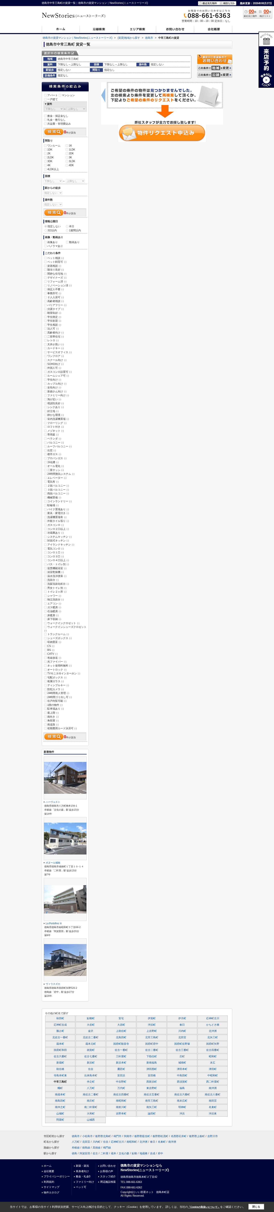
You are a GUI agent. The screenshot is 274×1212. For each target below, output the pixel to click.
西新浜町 (151, 1081)
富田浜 (121, 1075)
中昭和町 (212, 1075)
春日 (182, 1024)
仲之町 (91, 1081)
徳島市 (76, 1136)
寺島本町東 (60, 1075)
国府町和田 (60, 1050)
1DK (49, 149)
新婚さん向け (56, 391)
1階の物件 (55, 704)
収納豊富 (54, 641)
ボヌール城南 (53, 862)
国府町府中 (151, 1043)
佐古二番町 (151, 1050)
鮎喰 (134, 1153)
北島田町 (121, 1037)
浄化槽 (53, 462)
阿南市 (128, 1136)
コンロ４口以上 (58, 560)
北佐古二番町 (90, 1037)
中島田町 (182, 1075)
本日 (71, 226)
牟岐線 (76, 1147)
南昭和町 (121, 1100)
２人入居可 (55, 297)
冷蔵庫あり (55, 532)
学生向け (54, 379)
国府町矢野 (212, 1043)
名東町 (213, 1107)
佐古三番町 (182, 1050)
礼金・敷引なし (56, 119)
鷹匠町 (121, 1069)
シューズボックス (59, 638)
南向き (53, 716)
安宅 (121, 1018)
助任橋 (60, 1069)
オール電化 (55, 466)
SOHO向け (55, 364)
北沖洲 (213, 1031)
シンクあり (55, 407)
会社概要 (49, 1171)
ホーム (48, 1165)
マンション (68, 95)
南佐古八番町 (212, 1094)
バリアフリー (56, 305)
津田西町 (151, 1069)
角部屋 (53, 720)
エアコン (54, 603)
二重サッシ (55, 470)
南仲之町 (60, 1107)
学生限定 (54, 316)
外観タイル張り (58, 520)
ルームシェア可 (58, 375)
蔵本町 (60, 1043)
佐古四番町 (212, 1050)
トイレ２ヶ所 (56, 591)
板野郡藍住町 (142, 1136)
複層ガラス (55, 681)
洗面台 (53, 579)
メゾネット (55, 430)
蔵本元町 (90, 1043)
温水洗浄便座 (56, 576)
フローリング (56, 422)
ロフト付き (55, 426)
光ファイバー (56, 661)
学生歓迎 (54, 320)
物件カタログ (51, 1192)
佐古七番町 (90, 1056)
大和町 (91, 1113)
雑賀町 (91, 1050)
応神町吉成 (60, 1024)
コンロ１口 (55, 552)
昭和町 (213, 1056)
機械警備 (54, 497)
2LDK (50, 157)
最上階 (53, 712)
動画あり (74, 242)
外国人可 (54, 367)
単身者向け (82, 1171)
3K (70, 157)
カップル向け (56, 383)
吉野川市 (212, 1136)
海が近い (54, 399)
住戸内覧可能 (56, 700)
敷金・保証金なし (57, 115)
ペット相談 (55, 258)
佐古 (95, 1153)
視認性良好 (55, 403)
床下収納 (54, 619)
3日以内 (52, 230)
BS (50, 649)
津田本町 (182, 1069)
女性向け (54, 387)
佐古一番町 (121, 1050)
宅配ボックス (56, 677)
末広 (212, 1062)
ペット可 (81, 1187)
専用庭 (53, 434)
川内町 (182, 1031)
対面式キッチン (58, 540)
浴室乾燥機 (55, 572)
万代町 (121, 1088)
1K (70, 145)
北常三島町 (151, 1037)
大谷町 (91, 1024)
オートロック (56, 669)
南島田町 (60, 1100)
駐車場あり (55, 708)
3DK (49, 161)
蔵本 (113, 1153)
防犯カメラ (55, 689)
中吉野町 (121, 1081)
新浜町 (91, 1062)
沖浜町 (152, 1024)
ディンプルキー (58, 685)
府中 (160, 1153)
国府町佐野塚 (182, 1043)
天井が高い (55, 344)
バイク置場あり (58, 509)
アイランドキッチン (60, 544)
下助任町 (151, 1056)
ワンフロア (55, 356)
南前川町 (121, 1107)
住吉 (90, 1069)
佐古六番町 (60, 1056)
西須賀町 (182, 1081)
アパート (52, 95)
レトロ (53, 340)
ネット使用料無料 (59, 665)
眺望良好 (54, 312)
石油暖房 (54, 611)
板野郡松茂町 (160, 1136)
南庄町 (91, 1100)
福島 (182, 1088)
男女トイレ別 (56, 587)
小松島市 (87, 1136)
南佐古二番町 (90, 1094)
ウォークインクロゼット (63, 623)
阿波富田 (85, 1153)
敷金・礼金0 (83, 1176)
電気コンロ (55, 548)
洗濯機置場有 (56, 517)
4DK (71, 165)
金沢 (90, 1031)
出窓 (51, 450)
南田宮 (213, 1100)
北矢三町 (212, 1037)
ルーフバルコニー (59, 446)
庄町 (182, 1056)
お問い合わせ (108, 1165)
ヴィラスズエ (53, 984)
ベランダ (54, 438)
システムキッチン (59, 536)
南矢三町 (151, 1107)
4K (49, 165)
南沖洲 (213, 1088)
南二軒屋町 (90, 1107)
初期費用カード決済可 (62, 728)
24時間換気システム (60, 473)
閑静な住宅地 (56, 273)
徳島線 (86, 1147)
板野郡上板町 (197, 1136)
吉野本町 (121, 1113)
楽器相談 (54, 265)
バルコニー (55, 442)
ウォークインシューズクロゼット (65, 628)
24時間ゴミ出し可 (59, 697)
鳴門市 (117, 1136)
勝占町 (60, 1031)
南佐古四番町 (121, 1094)
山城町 (60, 1113)
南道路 (53, 724)
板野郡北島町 (103, 1136)
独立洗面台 (55, 599)
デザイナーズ (56, 277)
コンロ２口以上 (58, 528)
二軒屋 (104, 1153)
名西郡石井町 (179, 1136)
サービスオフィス (59, 352)
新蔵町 (60, 1062)
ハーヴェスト (53, 802)
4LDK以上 (53, 169)
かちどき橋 (212, 1024)
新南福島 (151, 1062)
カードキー (55, 348)
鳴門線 (107, 1147)
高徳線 (96, 1147)
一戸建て (52, 99)
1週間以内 (75, 230)
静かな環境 (55, 414)
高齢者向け (55, 332)
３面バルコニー (58, 489)
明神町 (182, 1107)
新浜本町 (121, 1062)
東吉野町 (151, 1088)
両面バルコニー (58, 493)
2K (49, 153)
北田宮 (182, 1037)
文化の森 (124, 1153)
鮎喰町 (91, 1018)
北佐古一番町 (60, 1037)
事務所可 (54, 293)
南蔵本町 (60, 1094)
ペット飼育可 (56, 261)
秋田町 (60, 1018)
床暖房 (53, 615)
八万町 (91, 1088)
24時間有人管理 (58, 693)
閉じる (256, 1206)
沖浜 (182, 1113)
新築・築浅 (82, 1165)
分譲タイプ (55, 308)
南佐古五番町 (151, 1094)
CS (50, 645)
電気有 (53, 481)
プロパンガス (56, 458)
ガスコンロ (55, 524)
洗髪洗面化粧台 (58, 583)
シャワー (54, 595)
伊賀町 (152, 1018)
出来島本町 (90, 1075)
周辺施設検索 (108, 1181)
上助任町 (121, 1031)
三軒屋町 (121, 1056)
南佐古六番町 (182, 1094)
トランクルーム (58, 634)
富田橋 (152, 1075)
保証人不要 (55, 289)
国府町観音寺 (121, 1043)
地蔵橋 (143, 1153)
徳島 (74, 1153)
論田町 (152, 1113)
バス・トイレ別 (58, 564)
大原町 (121, 1024)
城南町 (182, 1062)
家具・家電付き (58, 513)
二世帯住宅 (55, 336)
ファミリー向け (58, 395)
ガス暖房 (54, 607)
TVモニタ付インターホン (63, 673)
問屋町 (60, 1119)
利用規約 (49, 1181)
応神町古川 (212, 1018)
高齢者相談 (55, 301)
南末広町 (182, 1100)
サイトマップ (51, 1187)
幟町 (60, 1088)
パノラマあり (55, 245)
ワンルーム (53, 145)
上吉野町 (151, 1031)
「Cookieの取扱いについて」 (204, 1207)
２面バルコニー (58, 485)
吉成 (152, 1153)
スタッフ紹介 (108, 1176)
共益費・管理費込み (59, 123)
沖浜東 (213, 1113)
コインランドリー (59, 501)
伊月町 (182, 1018)
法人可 (53, 328)
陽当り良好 (55, 269)
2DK (71, 153)
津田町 (213, 1069)
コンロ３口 (55, 556)
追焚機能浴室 (56, 568)
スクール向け (56, 360)
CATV (52, 653)
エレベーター (56, 477)
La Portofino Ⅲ (54, 923)
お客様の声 (106, 1171)
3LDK (72, 161)
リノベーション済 (59, 285)
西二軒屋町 (212, 1081)
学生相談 (54, 324)
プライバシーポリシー (57, 1176)
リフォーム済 (56, 281)
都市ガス (54, 454)
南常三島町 (151, 1100)
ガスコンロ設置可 (59, 371)
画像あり (52, 242)
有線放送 (54, 657)
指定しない (54, 226)
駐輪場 (53, 505)
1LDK (72, 149)
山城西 (91, 1119)
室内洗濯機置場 (58, 418)
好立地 (53, 411)
